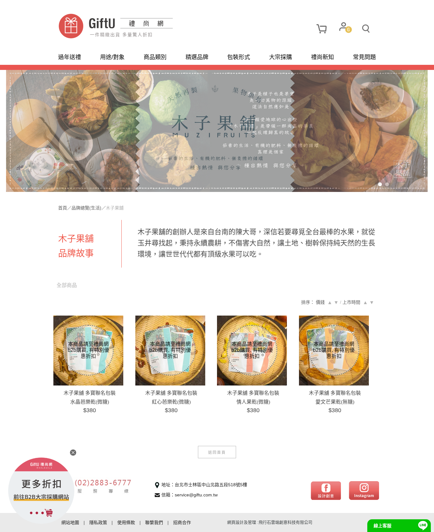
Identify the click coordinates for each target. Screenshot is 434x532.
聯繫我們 (154, 522)
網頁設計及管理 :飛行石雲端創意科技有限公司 (269, 522)
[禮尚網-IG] (364, 490)
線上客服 (382, 525)
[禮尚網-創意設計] (326, 490)
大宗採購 (280, 57)
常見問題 (364, 57)
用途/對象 (112, 57)
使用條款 (126, 522)
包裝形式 (238, 57)
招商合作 (182, 522)
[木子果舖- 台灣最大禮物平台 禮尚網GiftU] (137, 26)
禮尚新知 (322, 57)
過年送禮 (69, 57)
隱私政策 (98, 522)
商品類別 (155, 57)
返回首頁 (217, 452)
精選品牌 (197, 57)
